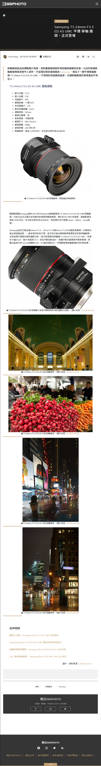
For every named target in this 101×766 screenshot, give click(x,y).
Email (94, 57)
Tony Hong (13, 56)
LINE (83, 57)
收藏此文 (47, 56)
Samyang (65, 71)
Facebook (78, 57)
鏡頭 (37, 687)
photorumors (87, 310)
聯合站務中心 (88, 755)
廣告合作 (30, 755)
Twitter (88, 57)
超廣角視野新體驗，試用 (37, 649)
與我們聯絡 (72, 755)
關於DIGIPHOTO (14, 755)
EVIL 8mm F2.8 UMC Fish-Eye (37, 656)
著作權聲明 (43, 755)
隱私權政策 (58, 755)
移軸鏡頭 (49, 687)
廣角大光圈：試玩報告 (34, 635)
